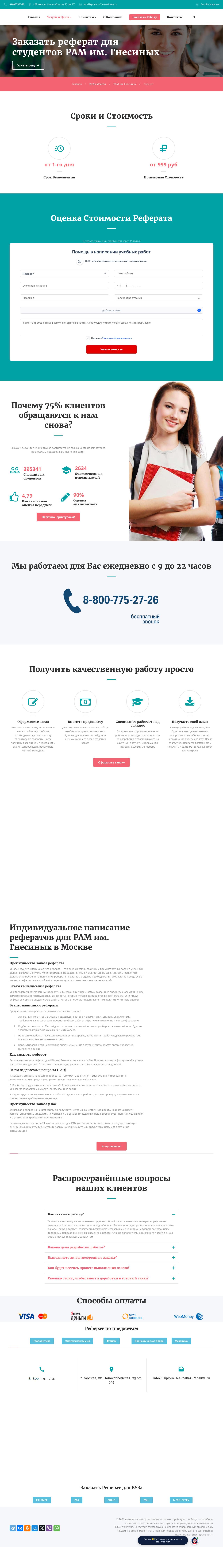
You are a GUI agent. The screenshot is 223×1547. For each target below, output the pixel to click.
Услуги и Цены (58, 17)
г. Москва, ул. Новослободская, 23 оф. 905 (54, 4)
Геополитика (41, 1341)
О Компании (112, 17)
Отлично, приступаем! (58, 517)
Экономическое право (149, 1341)
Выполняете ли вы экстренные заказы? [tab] (82, 1258)
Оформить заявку (111, 762)
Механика (181, 1341)
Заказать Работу (145, 17)
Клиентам (86, 17)
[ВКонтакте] (20, 1528)
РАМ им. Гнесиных (125, 84)
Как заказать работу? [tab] (66, 1214)
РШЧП (111, 1500)
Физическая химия (77, 1341)
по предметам (121, 1328)
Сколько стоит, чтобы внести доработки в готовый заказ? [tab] (98, 1278)
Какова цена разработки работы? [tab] (76, 1247)
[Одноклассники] (27, 1528)
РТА (76, 1500)
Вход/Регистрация (210, 4)
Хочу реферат (112, 1146)
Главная (34, 17)
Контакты (175, 17)
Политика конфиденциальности (194, 1534)
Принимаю (111, 338)
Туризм (111, 1341)
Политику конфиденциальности (117, 338)
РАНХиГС (42, 1500)
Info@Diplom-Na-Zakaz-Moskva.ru (100, 4)
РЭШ (146, 1500)
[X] (42, 1528)
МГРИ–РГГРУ (181, 1500)
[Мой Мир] (35, 1528)
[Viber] (49, 1528)
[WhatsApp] (56, 1528)
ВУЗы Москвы (97, 84)
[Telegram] (13, 1528)
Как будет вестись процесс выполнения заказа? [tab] (88, 1268)
